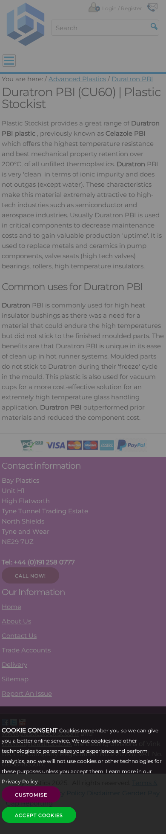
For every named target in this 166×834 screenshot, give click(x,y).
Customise (31, 795)
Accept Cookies (39, 815)
